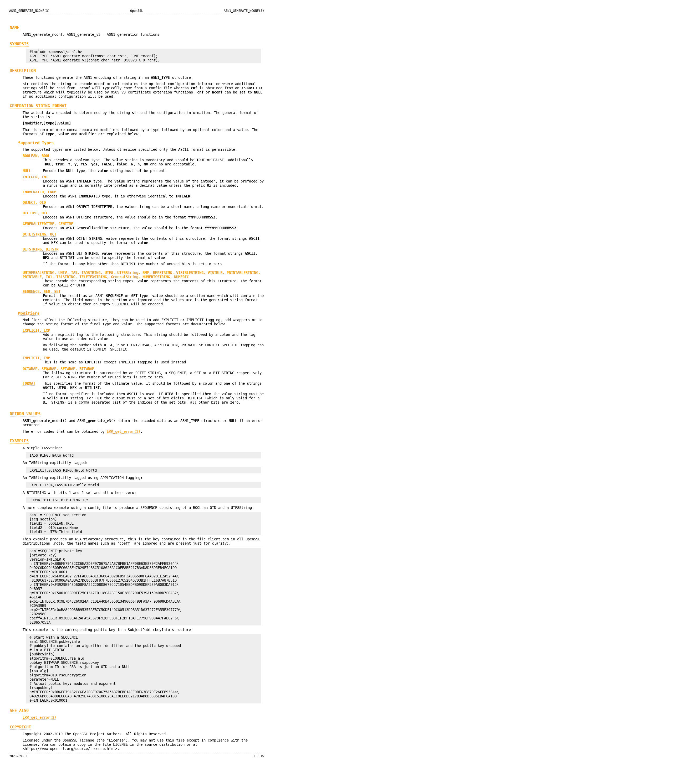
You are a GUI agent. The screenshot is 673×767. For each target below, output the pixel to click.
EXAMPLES (19, 441)
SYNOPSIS (19, 43)
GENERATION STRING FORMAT (38, 105)
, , (41, 291)
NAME (14, 27)
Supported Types (36, 142)
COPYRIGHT (20, 727)
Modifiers (28, 313)
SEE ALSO (19, 710)
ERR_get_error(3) (123, 431)
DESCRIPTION (23, 70)
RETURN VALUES (25, 413)
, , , (58, 369)
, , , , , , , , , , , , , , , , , (141, 274)
